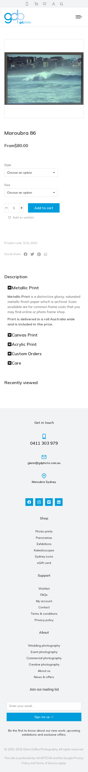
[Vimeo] (49, 502)
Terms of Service (47, 763)
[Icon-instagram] (39, 502)
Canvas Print (25, 335)
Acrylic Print (24, 344)
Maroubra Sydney (44, 482)
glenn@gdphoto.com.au (44, 463)
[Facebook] (29, 502)
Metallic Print (25, 288)
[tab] (44, 287)
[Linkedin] (59, 502)
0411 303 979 (44, 443)
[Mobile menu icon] (79, 17)
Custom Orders (27, 354)
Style (7, 165)
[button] (20, 217)
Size (7, 185)
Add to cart (43, 208)
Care (16, 363)
